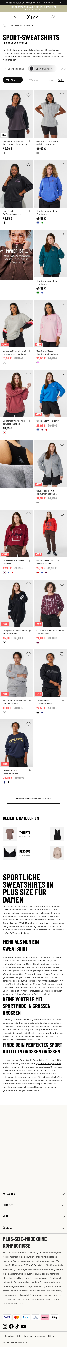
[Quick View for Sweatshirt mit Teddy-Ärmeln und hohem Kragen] (30, 141)
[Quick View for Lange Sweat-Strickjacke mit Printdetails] (30, 631)
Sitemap (52, 1335)
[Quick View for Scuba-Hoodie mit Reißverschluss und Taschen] (63, 491)
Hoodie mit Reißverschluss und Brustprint (12, 212)
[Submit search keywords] (5, 25)
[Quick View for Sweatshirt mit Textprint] (63, 421)
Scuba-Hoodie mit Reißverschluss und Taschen (45, 492)
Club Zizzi (8, 1205)
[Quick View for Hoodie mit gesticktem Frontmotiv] (63, 211)
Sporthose (50, 1032)
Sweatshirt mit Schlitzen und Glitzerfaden (14, 702)
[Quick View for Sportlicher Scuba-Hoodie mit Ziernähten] (63, 351)
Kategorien (9, 1193)
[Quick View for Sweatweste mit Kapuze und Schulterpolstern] (63, 141)
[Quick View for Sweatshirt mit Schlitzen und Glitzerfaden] (30, 700)
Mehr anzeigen (9, 59)
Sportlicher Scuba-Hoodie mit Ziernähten (47, 352)
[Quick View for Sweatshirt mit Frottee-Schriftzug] (30, 561)
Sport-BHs (20, 1066)
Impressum (40, 1335)
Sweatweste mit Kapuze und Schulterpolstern (47, 143)
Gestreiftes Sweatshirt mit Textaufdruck (48, 632)
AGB (19, 1335)
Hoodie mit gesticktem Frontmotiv (47, 212)
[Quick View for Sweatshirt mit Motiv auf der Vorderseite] (63, 561)
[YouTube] (23, 1326)
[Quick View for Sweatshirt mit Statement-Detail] (63, 700)
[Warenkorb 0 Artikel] (61, 16)
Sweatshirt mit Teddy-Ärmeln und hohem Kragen (15, 143)
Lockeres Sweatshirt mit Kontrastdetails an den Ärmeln (14, 352)
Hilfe (5, 1216)
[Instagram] (5, 1326)
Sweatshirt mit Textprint (47, 420)
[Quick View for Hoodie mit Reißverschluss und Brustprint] (30, 211)
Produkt (50, 79)
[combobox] (33, 25)
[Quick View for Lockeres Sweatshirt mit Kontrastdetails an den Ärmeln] (30, 351)
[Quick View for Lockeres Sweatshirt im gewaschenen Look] (30, 421)
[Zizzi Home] (33, 16)
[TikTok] (17, 1326)
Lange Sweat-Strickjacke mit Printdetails (15, 632)
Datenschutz (8, 1335)
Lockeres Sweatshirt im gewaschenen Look (14, 422)
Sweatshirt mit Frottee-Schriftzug (14, 562)
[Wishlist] (28, 94)
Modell (61, 79)
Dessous (24, 853)
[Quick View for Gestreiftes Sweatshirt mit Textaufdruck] (63, 631)
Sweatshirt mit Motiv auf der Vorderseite (47, 562)
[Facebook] (11, 1326)
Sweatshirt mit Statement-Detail (44, 702)
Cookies (28, 1335)
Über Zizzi (8, 1227)
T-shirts (24, 834)
